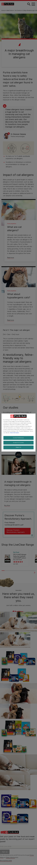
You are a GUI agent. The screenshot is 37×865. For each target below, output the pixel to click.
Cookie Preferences (18, 437)
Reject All (18, 447)
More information (14, 432)
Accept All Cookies (18, 442)
